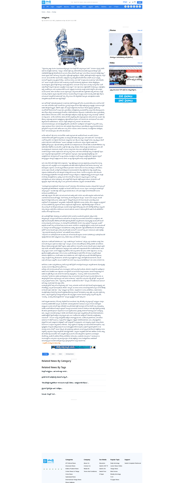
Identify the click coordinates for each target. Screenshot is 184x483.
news (48, 12)
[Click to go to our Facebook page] (125, 6)
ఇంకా (110, 7)
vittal (60, 354)
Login (139, 2)
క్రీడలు (78, 7)
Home (43, 12)
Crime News (69, 474)
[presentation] (111, 44)
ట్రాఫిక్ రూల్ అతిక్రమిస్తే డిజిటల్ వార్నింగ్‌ (74, 377)
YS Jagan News (114, 480)
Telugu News (114, 469)
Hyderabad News (70, 477)
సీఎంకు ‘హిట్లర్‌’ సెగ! (73, 394)
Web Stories (114, 471)
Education (102, 463)
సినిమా (73, 7)
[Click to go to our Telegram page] (58, 469)
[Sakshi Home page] (46, 2)
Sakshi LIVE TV (103, 466)
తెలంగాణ (66, 7)
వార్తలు (52, 7)
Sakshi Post (102, 471)
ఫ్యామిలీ (91, 7)
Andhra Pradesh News (72, 469)
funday (54, 12)
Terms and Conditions (90, 471)
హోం (48, 7)
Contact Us (87, 466)
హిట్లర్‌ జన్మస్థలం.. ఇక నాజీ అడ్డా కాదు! (73, 372)
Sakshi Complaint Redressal (133, 463)
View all (140, 30)
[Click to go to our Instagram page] (134, 6)
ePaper (125, 2)
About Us (86, 463)
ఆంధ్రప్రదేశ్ (59, 7)
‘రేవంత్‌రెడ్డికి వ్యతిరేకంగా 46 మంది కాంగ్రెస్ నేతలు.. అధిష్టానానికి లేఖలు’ (72, 383)
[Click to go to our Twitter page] (131, 6)
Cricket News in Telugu (72, 471)
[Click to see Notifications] (130, 2)
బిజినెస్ (84, 7)
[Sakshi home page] (48, 461)
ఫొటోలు (97, 7)
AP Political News (70, 463)
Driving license (70, 354)
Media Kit (86, 469)
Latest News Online (116, 466)
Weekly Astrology (115, 474)
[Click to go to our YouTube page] (137, 6)
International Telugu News (73, 480)
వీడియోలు (103, 7)
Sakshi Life (102, 469)
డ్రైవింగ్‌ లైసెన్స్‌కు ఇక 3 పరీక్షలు (73, 389)
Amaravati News (70, 466)
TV (135, 2)
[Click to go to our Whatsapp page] (128, 6)
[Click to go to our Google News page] (140, 6)
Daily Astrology (114, 463)
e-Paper (116, 7)
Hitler (53, 354)
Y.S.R (111, 477)
